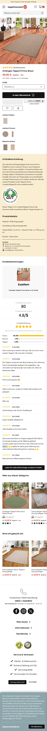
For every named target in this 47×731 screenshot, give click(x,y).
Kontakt (33, 681)
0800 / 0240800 (23, 600)
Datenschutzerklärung (10, 727)
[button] (34, 102)
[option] (23, 1)
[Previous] (5, 41)
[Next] (42, 41)
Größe (4, 82)
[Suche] (42, 12)
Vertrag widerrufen (17, 682)
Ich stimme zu (36, 727)
